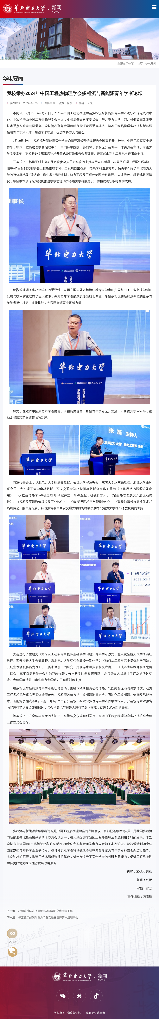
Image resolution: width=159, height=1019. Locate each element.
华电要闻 (150, 63)
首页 (140, 63)
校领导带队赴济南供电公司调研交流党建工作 (40, 910)
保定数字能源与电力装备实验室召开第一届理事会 (42, 917)
